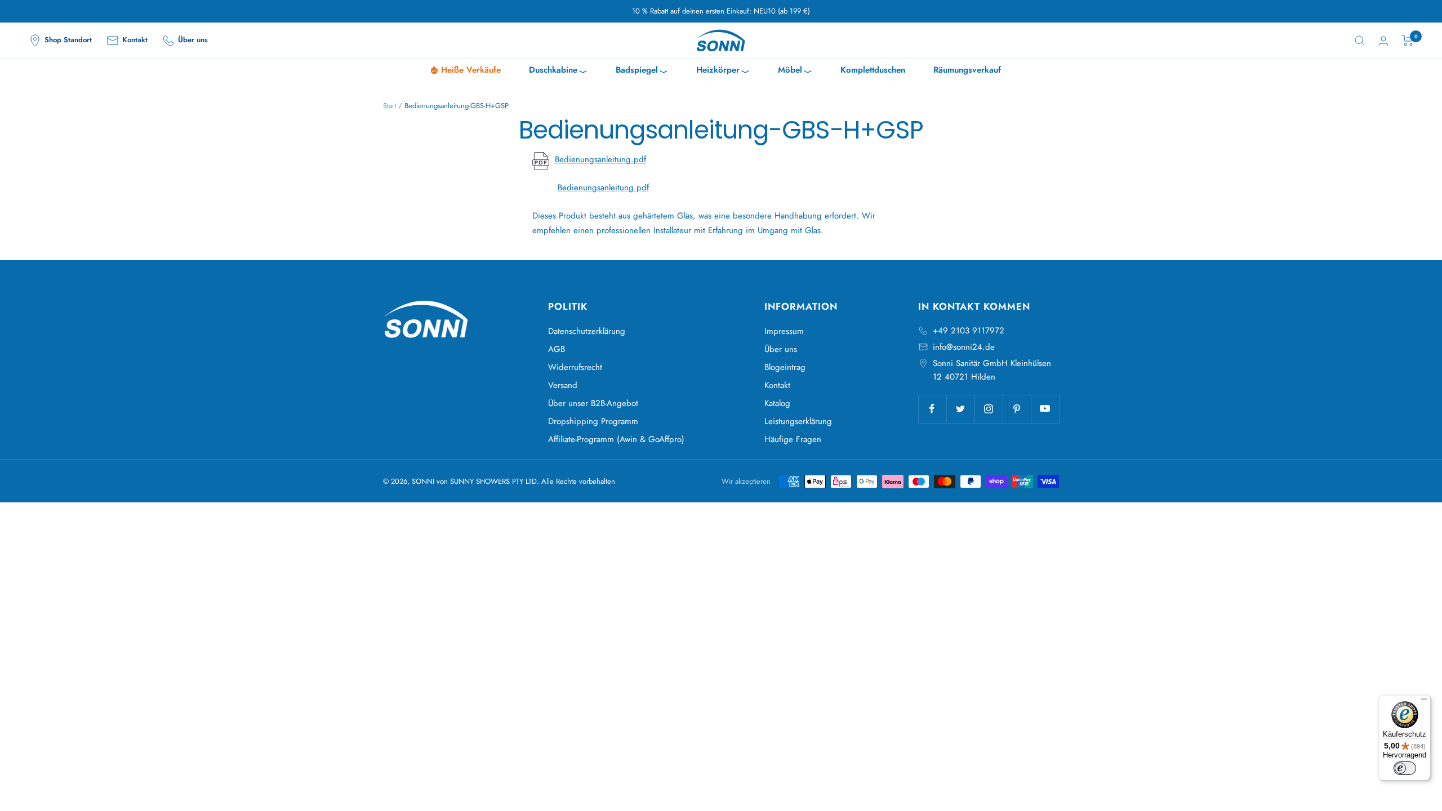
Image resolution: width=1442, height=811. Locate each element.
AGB (556, 349)
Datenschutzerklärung (586, 331)
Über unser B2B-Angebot (593, 403)
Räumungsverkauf (967, 70)
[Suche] (1360, 40)
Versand (562, 385)
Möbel (795, 71)
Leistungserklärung (798, 421)
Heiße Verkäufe (471, 70)
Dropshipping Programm (593, 421)
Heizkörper (723, 71)
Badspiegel (642, 71)
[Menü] (1424, 701)
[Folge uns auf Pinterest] (1017, 409)
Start (389, 105)
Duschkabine (558, 71)
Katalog (777, 403)
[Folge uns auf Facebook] (932, 409)
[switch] (1405, 768)
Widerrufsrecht (575, 367)
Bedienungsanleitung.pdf (600, 159)
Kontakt (777, 385)
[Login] (1383, 41)
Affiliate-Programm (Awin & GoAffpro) (616, 439)
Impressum (784, 331)
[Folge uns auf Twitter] (960, 409)
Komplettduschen (872, 70)
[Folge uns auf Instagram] (988, 409)
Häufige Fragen (792, 439)
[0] (1408, 40)
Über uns (780, 349)
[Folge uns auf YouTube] (1045, 409)
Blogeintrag (784, 367)
